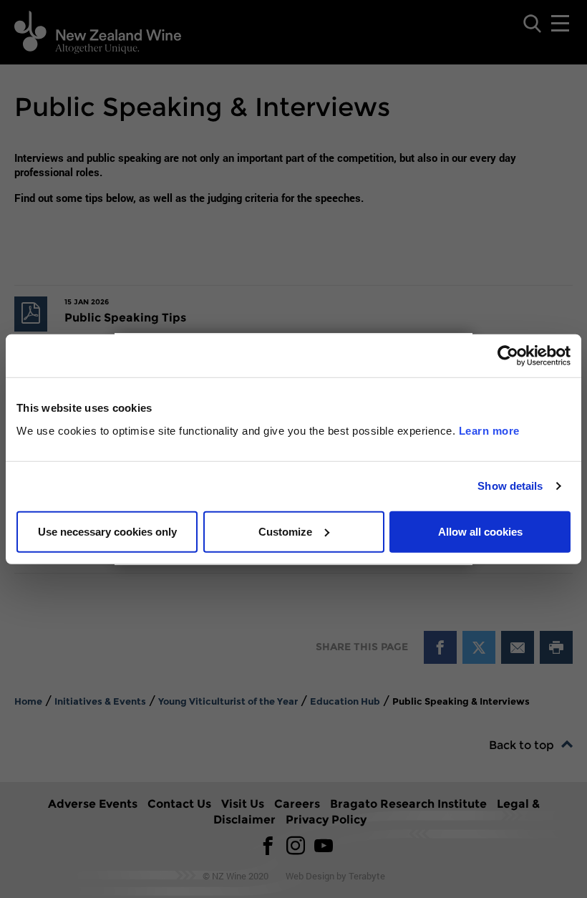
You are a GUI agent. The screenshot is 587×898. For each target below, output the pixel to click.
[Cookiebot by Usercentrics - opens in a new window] (508, 356)
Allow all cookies (480, 531)
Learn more (489, 430)
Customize (285, 531)
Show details (510, 486)
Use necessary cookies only (107, 531)
